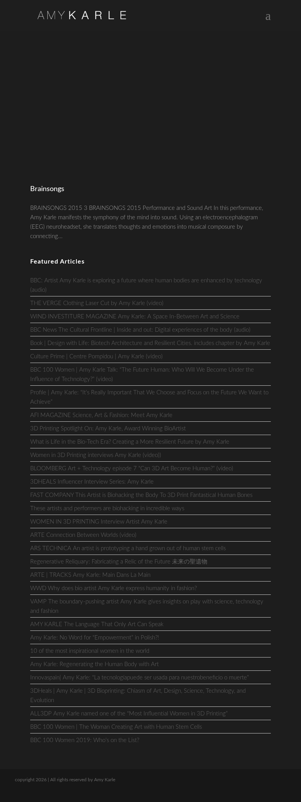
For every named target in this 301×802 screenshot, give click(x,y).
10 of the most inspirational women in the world (89, 651)
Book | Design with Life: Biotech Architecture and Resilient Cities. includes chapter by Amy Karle (150, 343)
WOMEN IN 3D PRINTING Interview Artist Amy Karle (98, 522)
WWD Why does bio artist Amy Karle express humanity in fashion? (113, 588)
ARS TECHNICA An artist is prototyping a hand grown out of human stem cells (128, 548)
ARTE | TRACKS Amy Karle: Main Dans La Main (90, 575)
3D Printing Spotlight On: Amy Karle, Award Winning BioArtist (108, 429)
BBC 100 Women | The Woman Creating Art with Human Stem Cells (116, 727)
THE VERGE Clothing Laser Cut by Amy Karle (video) (96, 303)
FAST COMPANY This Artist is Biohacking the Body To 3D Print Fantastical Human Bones (141, 495)
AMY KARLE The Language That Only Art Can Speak (96, 624)
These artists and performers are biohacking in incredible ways (107, 508)
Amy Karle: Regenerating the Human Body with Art (94, 664)
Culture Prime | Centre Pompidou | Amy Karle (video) (96, 356)
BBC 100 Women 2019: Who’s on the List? (84, 740)
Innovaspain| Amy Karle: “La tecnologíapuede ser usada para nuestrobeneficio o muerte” (139, 678)
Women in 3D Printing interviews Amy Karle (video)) (95, 455)
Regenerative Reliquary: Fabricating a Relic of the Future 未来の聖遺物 (118, 562)
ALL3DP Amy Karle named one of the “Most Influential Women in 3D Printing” (129, 714)
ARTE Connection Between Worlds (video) (83, 535)
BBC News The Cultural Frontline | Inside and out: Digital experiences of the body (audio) (140, 330)
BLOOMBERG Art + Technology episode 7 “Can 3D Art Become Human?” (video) (131, 468)
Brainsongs (47, 189)
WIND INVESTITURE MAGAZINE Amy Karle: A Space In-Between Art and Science (134, 317)
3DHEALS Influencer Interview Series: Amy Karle (92, 482)
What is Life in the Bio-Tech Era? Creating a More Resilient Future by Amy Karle (129, 442)
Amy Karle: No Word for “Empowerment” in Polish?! (94, 638)
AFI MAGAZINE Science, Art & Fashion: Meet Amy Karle (101, 415)
